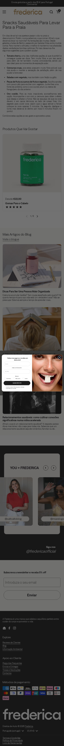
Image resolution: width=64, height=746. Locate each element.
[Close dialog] (59, 357)
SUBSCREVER (16, 383)
